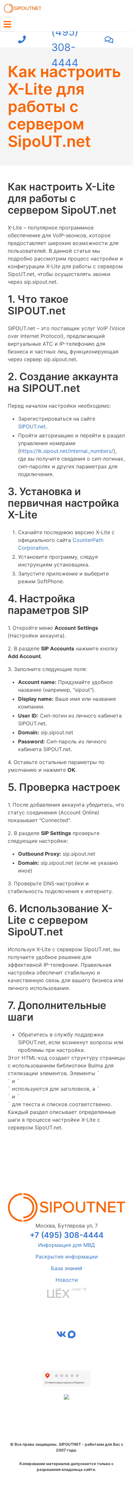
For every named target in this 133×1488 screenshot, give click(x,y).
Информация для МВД (66, 1245)
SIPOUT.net (32, 426)
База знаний (66, 1268)
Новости (67, 1280)
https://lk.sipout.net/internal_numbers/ (66, 451)
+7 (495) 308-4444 (65, 40)
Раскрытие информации (67, 1256)
